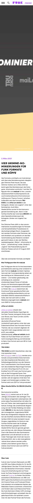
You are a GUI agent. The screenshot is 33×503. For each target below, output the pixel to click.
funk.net (12, 475)
